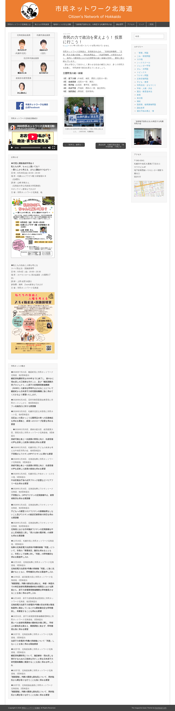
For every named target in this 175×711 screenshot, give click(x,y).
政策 (139, 95)
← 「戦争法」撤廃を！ (74, 145)
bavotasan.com (160, 708)
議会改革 (141, 108)
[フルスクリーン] (53, 147)
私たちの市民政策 (42, 24)
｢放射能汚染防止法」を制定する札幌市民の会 (93, 24)
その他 (140, 59)
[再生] (12, 147)
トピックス (66, 34)
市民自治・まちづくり (146, 85)
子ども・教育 (142, 82)
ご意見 (151, 24)
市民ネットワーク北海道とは (19, 24)
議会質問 (119, 24)
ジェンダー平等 (143, 66)
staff (66, 46)
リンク (141, 24)
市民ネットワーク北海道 (31, 708)
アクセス (131, 24)
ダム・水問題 (142, 69)
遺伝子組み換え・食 (145, 111)
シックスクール (143, 62)
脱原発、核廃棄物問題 (146, 104)
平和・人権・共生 (144, 88)
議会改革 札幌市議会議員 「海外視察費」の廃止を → (111, 146)
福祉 (139, 101)
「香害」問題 (142, 53)
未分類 (140, 98)
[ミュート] (49, 147)
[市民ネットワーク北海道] (87, 11)
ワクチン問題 (142, 75)
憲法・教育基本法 (144, 91)
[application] (32, 136)
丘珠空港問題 (142, 79)
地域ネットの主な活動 (62, 24)
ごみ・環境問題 (143, 56)
